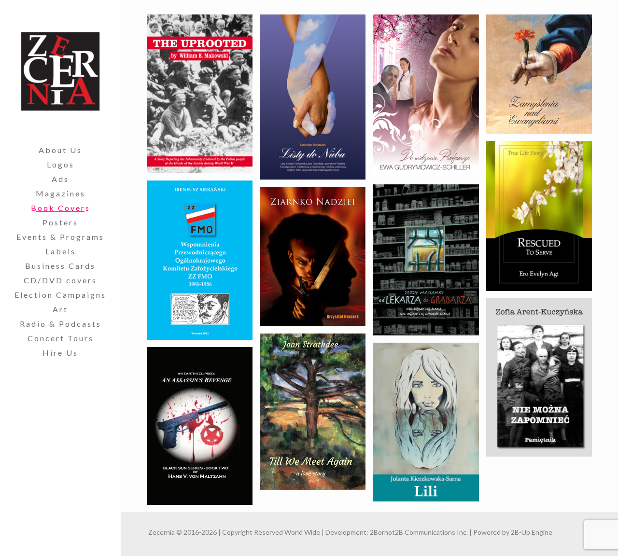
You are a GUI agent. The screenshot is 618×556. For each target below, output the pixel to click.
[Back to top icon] (572, 536)
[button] (200, 93)
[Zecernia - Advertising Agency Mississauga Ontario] (60, 71)
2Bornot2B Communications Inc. (419, 532)
